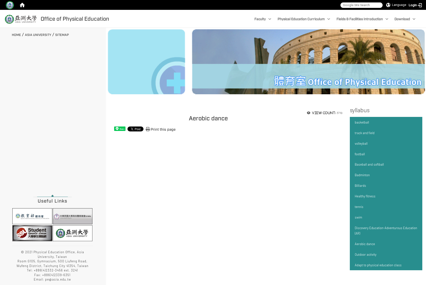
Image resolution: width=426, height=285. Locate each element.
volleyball (361, 143)
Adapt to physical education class (378, 265)
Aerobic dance (365, 244)
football (360, 154)
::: (10, 34)
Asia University (38, 35)
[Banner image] (266, 60)
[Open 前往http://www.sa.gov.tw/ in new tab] (32, 216)
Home (16, 35)
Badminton (362, 175)
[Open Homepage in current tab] (22, 5)
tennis (359, 207)
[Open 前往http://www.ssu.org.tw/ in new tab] (32, 233)
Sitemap (62, 35)
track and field (364, 133)
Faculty (260, 19)
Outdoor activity (365, 254)
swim (358, 217)
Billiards (360, 186)
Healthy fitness (365, 196)
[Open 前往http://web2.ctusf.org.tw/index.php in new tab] (73, 216)
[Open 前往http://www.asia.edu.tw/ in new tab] (73, 233)
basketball (362, 122)
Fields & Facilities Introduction (360, 19)
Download (402, 19)
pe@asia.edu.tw (58, 279)
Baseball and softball (369, 164)
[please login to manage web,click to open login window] (10, 5)
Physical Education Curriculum (301, 19)
